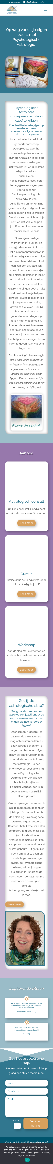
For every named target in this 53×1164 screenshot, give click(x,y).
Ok (27, 1160)
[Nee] (49, 1153)
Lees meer (26, 522)
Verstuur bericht (35, 1123)
